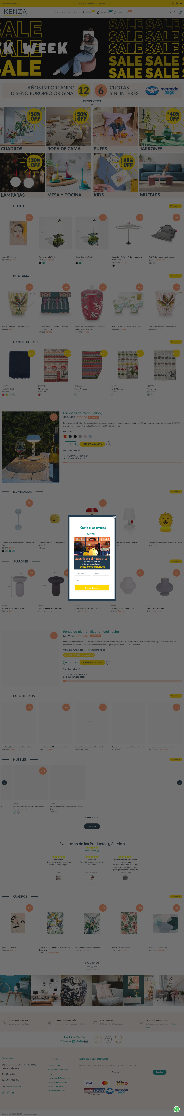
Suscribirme (92, 587)
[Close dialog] (114, 517)
